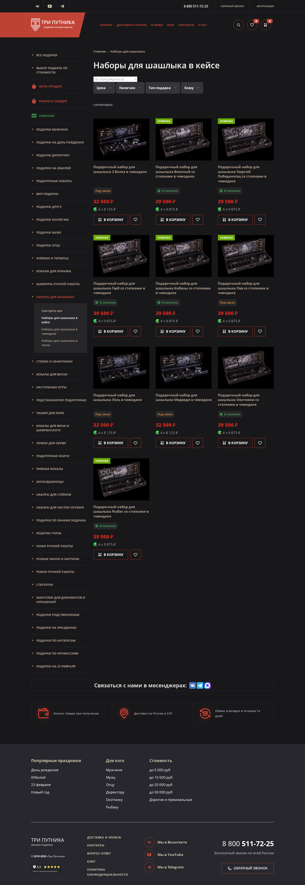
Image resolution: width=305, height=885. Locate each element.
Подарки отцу (48, 245)
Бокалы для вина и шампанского (52, 428)
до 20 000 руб (160, 784)
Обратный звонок (232, 6)
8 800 (248, 843)
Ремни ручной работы (55, 572)
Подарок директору (53, 155)
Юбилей (38, 777)
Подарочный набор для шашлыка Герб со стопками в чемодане (119, 288)
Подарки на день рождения (60, 142)
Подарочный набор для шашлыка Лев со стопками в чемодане (243, 288)
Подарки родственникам (57, 615)
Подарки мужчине (52, 129)
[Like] (135, 220)
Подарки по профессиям (57, 653)
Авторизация (265, 6)
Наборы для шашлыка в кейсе (59, 320)
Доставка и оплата (132, 25)
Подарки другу (49, 207)
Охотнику (114, 799)
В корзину (113, 219)
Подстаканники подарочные (61, 400)
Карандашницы (50, 482)
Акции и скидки (53, 101)
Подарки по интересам (56, 640)
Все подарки (46, 55)
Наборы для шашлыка (55, 297)
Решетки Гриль (48, 533)
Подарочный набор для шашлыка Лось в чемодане (117, 397)
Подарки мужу (48, 232)
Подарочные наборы (54, 181)
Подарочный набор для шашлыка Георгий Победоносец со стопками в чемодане (242, 174)
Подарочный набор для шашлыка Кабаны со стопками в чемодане (183, 288)
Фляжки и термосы (52, 258)
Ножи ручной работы (54, 546)
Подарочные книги (53, 456)
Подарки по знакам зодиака (61, 520)
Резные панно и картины (57, 559)
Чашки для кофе (50, 413)
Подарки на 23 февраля (55, 666)
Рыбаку (112, 807)
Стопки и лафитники (54, 361)
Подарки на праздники (56, 628)
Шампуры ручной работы (58, 284)
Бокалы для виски (52, 374)
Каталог (106, 25)
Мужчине (114, 769)
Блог (170, 25)
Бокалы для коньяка (53, 271)
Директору (115, 792)
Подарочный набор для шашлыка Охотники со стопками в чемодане (238, 400)
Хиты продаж (50, 86)
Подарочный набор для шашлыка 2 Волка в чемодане (120, 169)
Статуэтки (44, 585)
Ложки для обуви (51, 443)
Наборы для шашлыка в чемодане (59, 331)
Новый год (40, 792)
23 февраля (41, 784)
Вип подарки (47, 194)
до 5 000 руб (159, 769)
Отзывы (157, 25)
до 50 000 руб (160, 792)
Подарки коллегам (52, 220)
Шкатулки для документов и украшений (60, 600)
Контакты (186, 25)
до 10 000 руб (160, 777)
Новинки (47, 116)
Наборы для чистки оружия (60, 507)
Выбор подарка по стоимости (51, 70)
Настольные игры (51, 387)
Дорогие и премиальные (170, 799)
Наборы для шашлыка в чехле (59, 343)
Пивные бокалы (49, 469)
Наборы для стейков (53, 494)
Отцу (110, 784)
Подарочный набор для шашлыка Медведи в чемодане (184, 397)
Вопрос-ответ (99, 853)
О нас (202, 25)
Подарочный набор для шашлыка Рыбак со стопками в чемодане (121, 511)
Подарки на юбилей (53, 168)
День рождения (44, 769)
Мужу (111, 777)
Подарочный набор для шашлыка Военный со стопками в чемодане (176, 172)
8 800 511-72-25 (196, 6)
